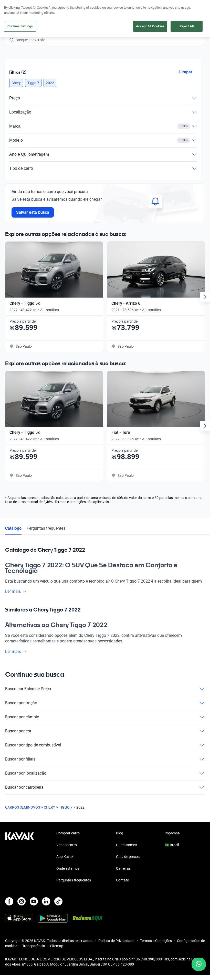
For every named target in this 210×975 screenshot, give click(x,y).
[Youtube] (34, 901)
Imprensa (172, 833)
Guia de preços (128, 857)
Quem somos (126, 845)
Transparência (33, 946)
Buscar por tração (21, 702)
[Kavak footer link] (19, 857)
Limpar (185, 72)
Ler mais (13, 591)
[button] (16, 83)
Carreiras (123, 868)
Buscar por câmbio (22, 717)
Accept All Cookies (150, 26)
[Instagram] (21, 901)
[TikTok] (58, 901)
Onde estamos (67, 868)
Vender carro (66, 845)
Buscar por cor (18, 731)
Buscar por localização (25, 773)
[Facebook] (9, 901)
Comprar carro (68, 833)
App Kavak (65, 857)
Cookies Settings (20, 26)
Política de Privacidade (116, 941)
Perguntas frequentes (46, 528)
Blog (119, 833)
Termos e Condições (156, 941)
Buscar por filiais (20, 759)
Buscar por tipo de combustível (33, 745)
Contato (122, 880)
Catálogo (13, 528)
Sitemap (56, 946)
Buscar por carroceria (24, 787)
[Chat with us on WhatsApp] (199, 964)
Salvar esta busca (32, 212)
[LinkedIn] (46, 901)
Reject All (187, 26)
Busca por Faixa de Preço (28, 688)
